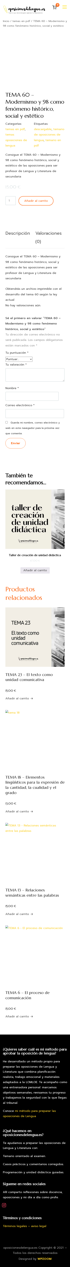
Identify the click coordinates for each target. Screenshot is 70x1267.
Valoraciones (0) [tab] (48, 237)
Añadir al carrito (36, 201)
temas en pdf (21, 21)
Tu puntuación (17, 353)
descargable (43, 129)
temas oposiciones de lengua (16, 140)
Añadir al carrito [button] (35, 570)
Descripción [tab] (17, 233)
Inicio (6, 21)
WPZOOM (45, 1259)
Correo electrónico (20, 405)
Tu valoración (16, 364)
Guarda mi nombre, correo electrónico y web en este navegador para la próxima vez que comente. (32, 428)
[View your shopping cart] (54, 7)
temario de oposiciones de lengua (49, 134)
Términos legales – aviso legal (24, 1226)
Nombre (12, 388)
